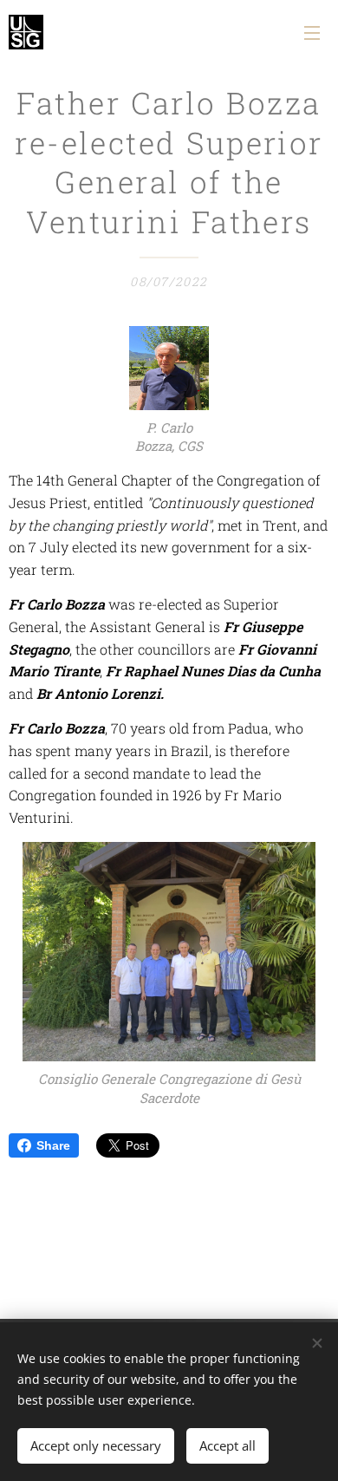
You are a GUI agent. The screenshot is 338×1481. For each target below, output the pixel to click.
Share (53, 1145)
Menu (312, 32)
